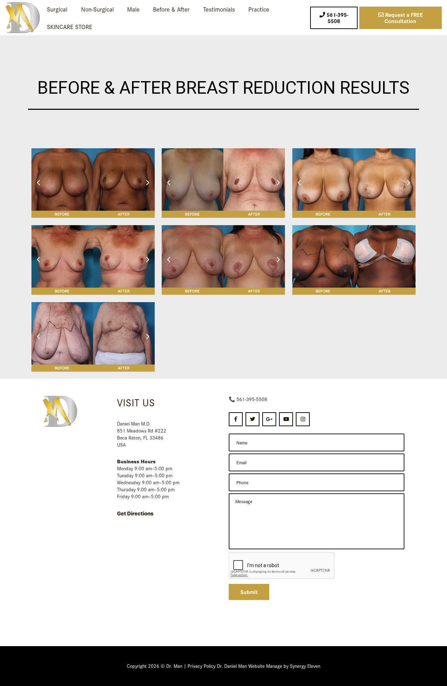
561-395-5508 (251, 399)
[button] (38, 182)
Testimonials (219, 9)
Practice (258, 9)
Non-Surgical (97, 9)
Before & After (171, 9)
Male (133, 9)
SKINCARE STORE (69, 26)
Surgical (57, 9)
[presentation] (282, 565)
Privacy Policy (201, 666)
